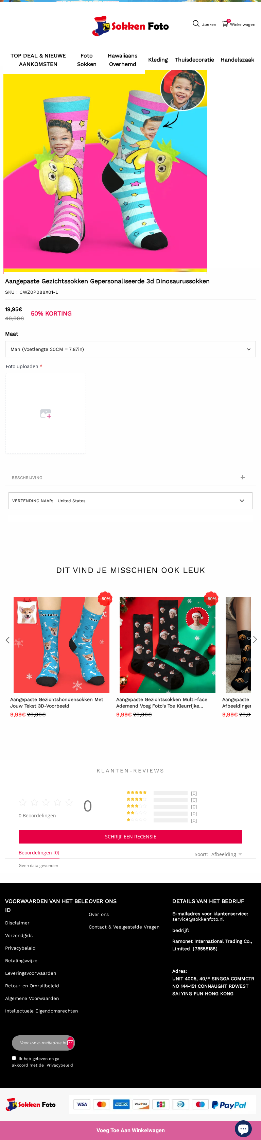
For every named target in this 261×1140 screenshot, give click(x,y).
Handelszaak (237, 59)
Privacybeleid (20, 948)
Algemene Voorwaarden (32, 998)
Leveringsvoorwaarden (30, 973)
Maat (11, 333)
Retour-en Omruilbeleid (32, 985)
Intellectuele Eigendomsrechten (41, 1011)
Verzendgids (19, 935)
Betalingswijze (21, 960)
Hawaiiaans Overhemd (122, 60)
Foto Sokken (87, 60)
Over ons (99, 914)
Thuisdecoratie (194, 59)
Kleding (158, 59)
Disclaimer (17, 922)
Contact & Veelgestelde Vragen (124, 927)
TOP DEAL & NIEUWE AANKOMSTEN (38, 60)
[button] (6, 653)
